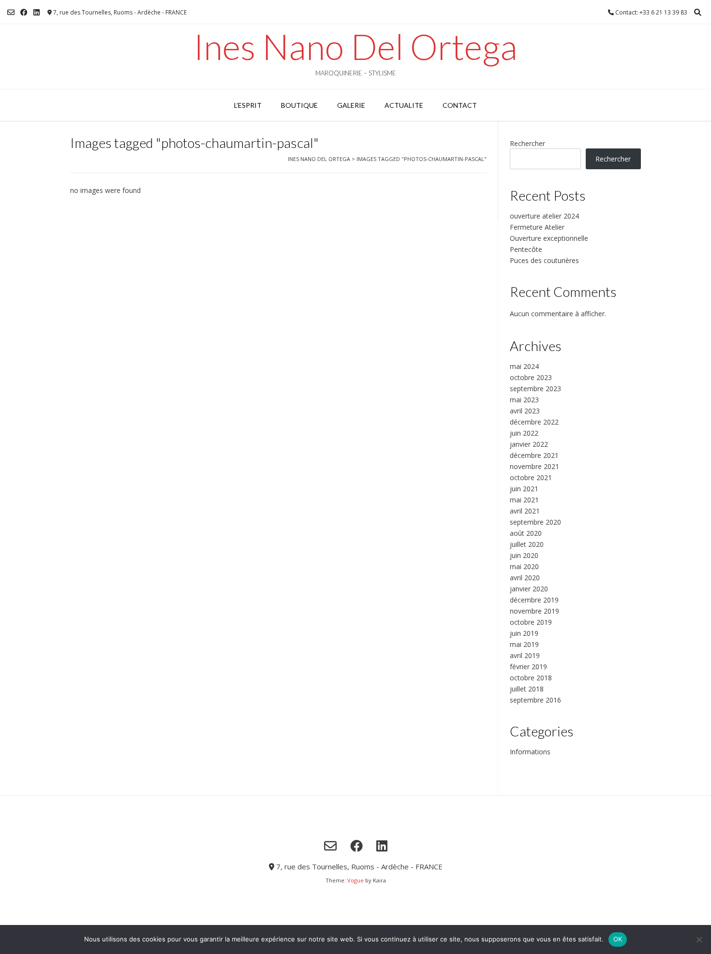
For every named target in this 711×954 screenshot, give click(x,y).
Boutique (299, 105)
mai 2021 (524, 499)
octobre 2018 (531, 677)
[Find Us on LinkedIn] (36, 12)
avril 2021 (525, 510)
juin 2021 (524, 488)
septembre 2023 (535, 388)
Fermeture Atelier (537, 227)
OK (617, 939)
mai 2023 (524, 399)
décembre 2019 (534, 599)
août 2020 (526, 533)
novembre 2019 (534, 611)
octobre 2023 (531, 377)
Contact (460, 105)
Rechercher (527, 143)
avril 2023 (525, 410)
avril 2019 (525, 655)
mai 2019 (524, 644)
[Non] (699, 939)
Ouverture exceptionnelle (549, 238)
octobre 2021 (531, 477)
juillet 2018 (527, 688)
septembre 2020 (535, 522)
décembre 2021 (534, 455)
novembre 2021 (534, 466)
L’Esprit (248, 105)
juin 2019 (524, 633)
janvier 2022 (529, 444)
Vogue (355, 880)
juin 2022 (524, 433)
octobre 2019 (531, 622)
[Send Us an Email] (11, 12)
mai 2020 (524, 566)
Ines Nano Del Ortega (355, 46)
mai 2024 (524, 366)
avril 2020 (525, 577)
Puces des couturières (544, 260)
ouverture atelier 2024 (544, 215)
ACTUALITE (404, 105)
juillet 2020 (527, 544)
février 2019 (528, 666)
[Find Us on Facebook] (24, 12)
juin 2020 (524, 555)
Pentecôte (526, 249)
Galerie (351, 105)
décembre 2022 (534, 421)
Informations (530, 751)
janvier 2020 (529, 588)
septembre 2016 (535, 699)
